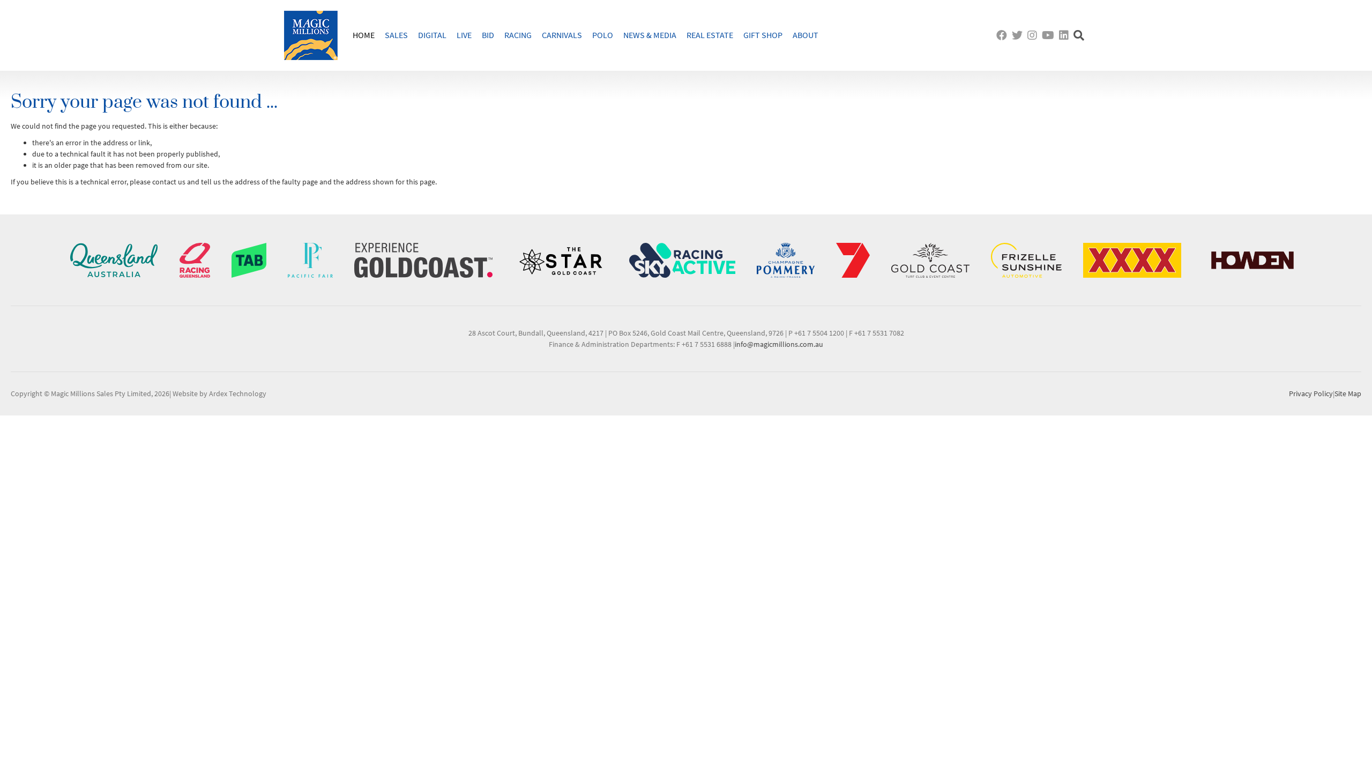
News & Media (649, 34)
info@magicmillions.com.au (779, 344)
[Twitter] (1018, 35)
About (805, 34)
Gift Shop (762, 34)
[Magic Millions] (311, 35)
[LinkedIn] (1065, 35)
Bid (488, 34)
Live (464, 34)
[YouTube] (1049, 35)
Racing (518, 34)
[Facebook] (1003, 35)
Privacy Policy (1311, 393)
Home (364, 34)
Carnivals (562, 34)
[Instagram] (1033, 35)
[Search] (1080, 35)
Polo (602, 34)
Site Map (1347, 393)
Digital (432, 34)
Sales (396, 34)
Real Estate (710, 34)
